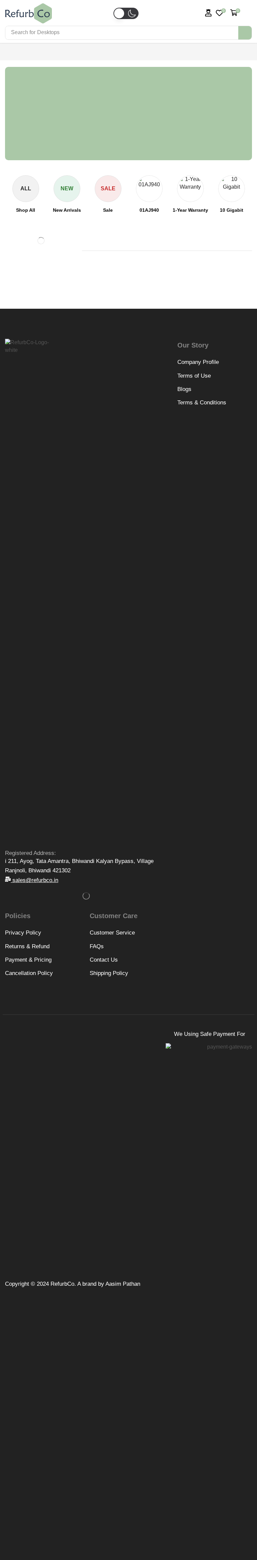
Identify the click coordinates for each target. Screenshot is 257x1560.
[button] (124, 23)
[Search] (245, 32)
